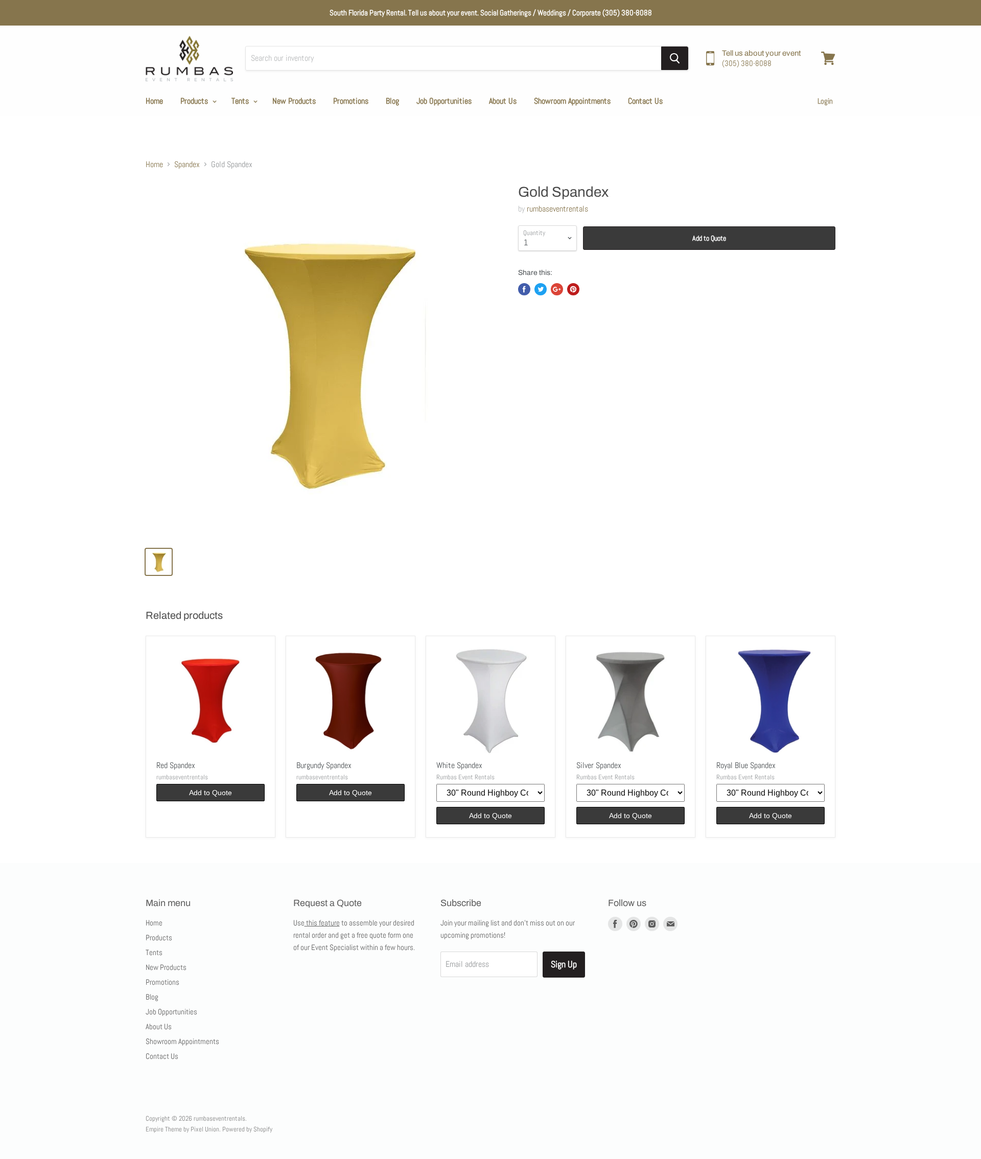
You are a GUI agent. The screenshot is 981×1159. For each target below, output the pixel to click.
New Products (294, 101)
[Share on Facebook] (524, 289)
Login (825, 101)
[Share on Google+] (557, 289)
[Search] (674, 58)
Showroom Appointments (572, 101)
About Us (503, 101)
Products (195, 101)
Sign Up (564, 964)
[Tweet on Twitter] (540, 289)
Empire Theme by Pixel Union (182, 1129)
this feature (322, 923)
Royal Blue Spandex (746, 765)
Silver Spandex (598, 765)
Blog (392, 101)
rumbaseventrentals (557, 208)
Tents (241, 101)
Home (154, 101)
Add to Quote (709, 238)
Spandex (187, 164)
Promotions (350, 101)
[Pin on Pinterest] (573, 289)
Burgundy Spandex (324, 765)
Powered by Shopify (247, 1129)
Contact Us (645, 101)
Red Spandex (175, 765)
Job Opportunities (444, 101)
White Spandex (459, 765)
